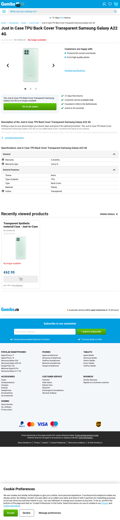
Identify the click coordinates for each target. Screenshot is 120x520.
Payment (45, 380)
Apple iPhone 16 (7, 358)
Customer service (52, 376)
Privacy (37, 443)
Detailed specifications (75, 70)
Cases (23, 23)
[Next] (53, 65)
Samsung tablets (90, 358)
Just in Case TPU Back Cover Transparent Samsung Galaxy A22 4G (68, 23)
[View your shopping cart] (116, 4)
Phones (46, 352)
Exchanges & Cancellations (53, 390)
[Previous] (8, 65)
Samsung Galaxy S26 (9, 361)
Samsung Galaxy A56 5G (11, 363)
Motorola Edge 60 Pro (9, 368)
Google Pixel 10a (7, 366)
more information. (86, 438)
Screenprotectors (7, 382)
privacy (105, 503)
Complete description (14, 138)
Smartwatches (7, 393)
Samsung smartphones (51, 358)
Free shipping (17, 285)
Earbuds (4, 388)
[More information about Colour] (3, 191)
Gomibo (5, 401)
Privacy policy (6, 410)
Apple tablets (88, 355)
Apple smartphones (50, 355)
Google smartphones (50, 366)
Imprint (45, 443)
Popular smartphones (13, 352)
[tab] (25, 89)
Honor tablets (88, 363)
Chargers (4, 385)
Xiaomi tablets (89, 361)
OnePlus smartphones (51, 361)
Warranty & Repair (49, 393)
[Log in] (104, 4)
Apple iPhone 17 (7, 355)
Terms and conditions (76, 443)
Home (3, 23)
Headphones (6, 390)
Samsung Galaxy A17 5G (11, 371)
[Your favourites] (110, 4)
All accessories (7, 396)
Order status (47, 382)
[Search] (115, 11)
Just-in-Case (34, 23)
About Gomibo (7, 404)
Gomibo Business (90, 380)
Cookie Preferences (58, 443)
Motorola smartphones (51, 363)
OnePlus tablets (89, 366)
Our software (6, 407)
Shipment (46, 388)
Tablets (87, 352)
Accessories (13, 23)
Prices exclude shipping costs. (87, 435)
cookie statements (12, 506)
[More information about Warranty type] (3, 164)
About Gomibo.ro (24, 443)
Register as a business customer (96, 382)
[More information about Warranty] (3, 159)
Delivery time (47, 385)
